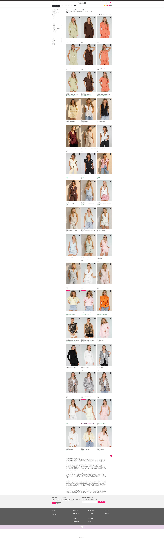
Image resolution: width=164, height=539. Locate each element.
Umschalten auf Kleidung (62, 16)
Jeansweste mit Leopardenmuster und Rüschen (72, 340)
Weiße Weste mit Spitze (84, 121)
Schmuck (53, 39)
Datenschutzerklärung (91, 516)
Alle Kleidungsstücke (56, 16)
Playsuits (54, 32)
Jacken (54, 25)
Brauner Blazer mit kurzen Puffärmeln (86, 94)
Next (111, 456)
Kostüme (53, 41)
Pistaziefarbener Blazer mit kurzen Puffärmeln (72, 94)
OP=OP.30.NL (67, 366)
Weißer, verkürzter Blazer (69, 449)
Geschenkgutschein (64, 5)
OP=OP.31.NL (67, 312)
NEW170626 (67, 202)
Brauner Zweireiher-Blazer (85, 39)
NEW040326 (98, 366)
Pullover (54, 23)
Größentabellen (75, 518)
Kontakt (74, 516)
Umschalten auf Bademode (62, 35)
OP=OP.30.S (82, 366)
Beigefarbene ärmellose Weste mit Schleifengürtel (88, 148)
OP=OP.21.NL (83, 421)
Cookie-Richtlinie (90, 518)
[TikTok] (84, 527)
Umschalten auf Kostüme (62, 41)
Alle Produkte (105, 515)
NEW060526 (83, 202)
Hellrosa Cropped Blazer (100, 449)
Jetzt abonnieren (101, 501)
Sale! (53, 42)
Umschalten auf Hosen (62, 27)
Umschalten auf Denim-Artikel (62, 10)
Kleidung (53, 15)
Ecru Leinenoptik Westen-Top (101, 230)
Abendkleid (103, 481)
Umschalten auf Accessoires (62, 40)
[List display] (104, 14)
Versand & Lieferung (76, 513)
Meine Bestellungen (106, 513)
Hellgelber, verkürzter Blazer (85, 449)
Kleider (54, 29)
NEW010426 (67, 339)
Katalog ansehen (56, 5)
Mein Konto (106, 510)
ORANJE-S (98, 312)
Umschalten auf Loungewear (62, 34)
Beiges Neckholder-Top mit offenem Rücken (72, 230)
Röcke (54, 26)
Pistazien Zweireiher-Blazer (70, 39)
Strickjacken (54, 24)
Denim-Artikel (54, 10)
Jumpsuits (54, 31)
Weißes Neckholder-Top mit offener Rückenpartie (104, 203)
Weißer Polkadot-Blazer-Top (101, 148)
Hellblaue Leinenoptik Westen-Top (71, 257)
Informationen (91, 510)
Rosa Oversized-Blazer (100, 340)
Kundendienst (70, 5)
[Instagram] (80, 527)
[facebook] (82, 527)
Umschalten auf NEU (62, 15)
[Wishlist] (107, 3)
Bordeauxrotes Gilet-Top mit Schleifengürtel (72, 148)
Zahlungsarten (75, 515)
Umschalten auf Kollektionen (62, 14)
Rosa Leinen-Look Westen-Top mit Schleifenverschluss (102, 258)
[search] (52, 3)
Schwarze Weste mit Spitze (101, 121)
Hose (70, 460)
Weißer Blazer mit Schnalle (85, 367)
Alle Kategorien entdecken (55, 9)
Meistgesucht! (54, 11)
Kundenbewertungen (91, 515)
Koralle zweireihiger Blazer (101, 39)
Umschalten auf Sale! (62, 42)
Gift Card (53, 43)
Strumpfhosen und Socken (56, 28)
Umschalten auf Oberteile (62, 19)
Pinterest (53, 44)
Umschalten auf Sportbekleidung (62, 36)
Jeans (90, 466)
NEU (52, 14)
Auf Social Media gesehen (55, 12)
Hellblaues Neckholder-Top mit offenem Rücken (88, 203)
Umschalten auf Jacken (62, 25)
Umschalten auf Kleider (62, 30)
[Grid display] (103, 14)
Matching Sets (55, 30)
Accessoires (53, 40)
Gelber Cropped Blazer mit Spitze (70, 121)
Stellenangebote (90, 513)
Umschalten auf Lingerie (62, 38)
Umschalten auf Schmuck (62, 39)
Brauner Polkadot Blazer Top (70, 203)
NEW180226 (98, 339)
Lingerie (53, 38)
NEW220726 (83, 120)
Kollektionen (54, 13)
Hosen (54, 27)
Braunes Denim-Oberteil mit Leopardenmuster (88, 340)
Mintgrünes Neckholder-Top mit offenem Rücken (88, 230)
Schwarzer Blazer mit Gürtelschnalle (71, 367)
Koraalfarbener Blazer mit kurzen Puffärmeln (103, 94)
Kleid (78, 460)
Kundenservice (76, 510)
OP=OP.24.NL (98, 229)
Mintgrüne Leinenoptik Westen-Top (86, 257)
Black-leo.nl (89, 521)
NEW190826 (67, 93)
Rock (72, 460)
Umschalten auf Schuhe (62, 37)
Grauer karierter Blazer (100, 367)
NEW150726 (67, 120)
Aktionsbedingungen (76, 521)
